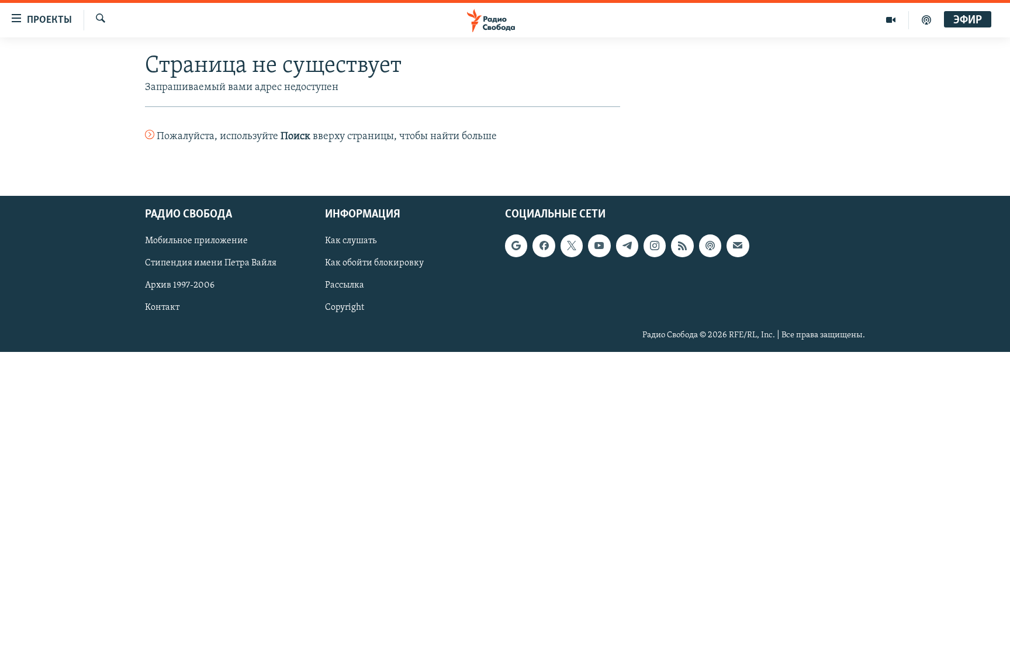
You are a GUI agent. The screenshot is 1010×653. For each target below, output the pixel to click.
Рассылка (344, 285)
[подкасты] (926, 20)
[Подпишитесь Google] (516, 245)
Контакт (162, 307)
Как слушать (350, 241)
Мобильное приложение (196, 241)
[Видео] (891, 20)
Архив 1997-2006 (180, 285)
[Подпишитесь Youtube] (599, 245)
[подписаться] (738, 245)
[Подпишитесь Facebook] (543, 245)
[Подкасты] (710, 245)
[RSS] (682, 245)
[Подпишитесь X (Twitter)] (572, 245)
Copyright (344, 307)
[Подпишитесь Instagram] (655, 245)
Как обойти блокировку (374, 263)
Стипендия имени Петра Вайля (210, 263)
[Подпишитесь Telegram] (627, 245)
